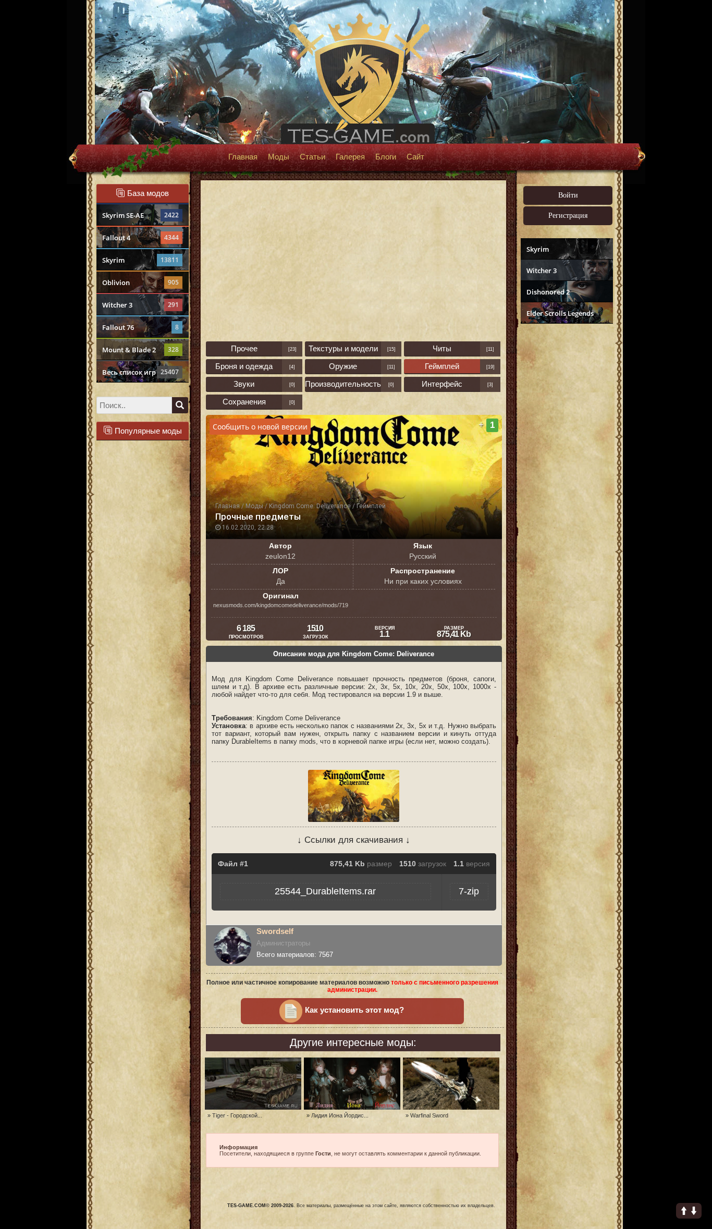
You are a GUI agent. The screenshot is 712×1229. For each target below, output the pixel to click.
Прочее (244, 348)
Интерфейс (442, 383)
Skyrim (140, 260)
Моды (278, 157)
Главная (242, 157)
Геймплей (442, 366)
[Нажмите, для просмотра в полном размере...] (353, 820)
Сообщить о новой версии (260, 427)
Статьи (312, 157)
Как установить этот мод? (354, 1010)
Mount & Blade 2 (140, 349)
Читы (442, 348)
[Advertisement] (565, 487)
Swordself (274, 931)
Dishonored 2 (548, 292)
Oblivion (140, 282)
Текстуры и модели (343, 348)
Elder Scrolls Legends (560, 313)
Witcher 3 (140, 305)
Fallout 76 (140, 327)
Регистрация (567, 215)
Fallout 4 (140, 237)
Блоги (385, 157)
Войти (568, 195)
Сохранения (244, 401)
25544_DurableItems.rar (325, 891)
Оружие (343, 366)
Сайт (415, 157)
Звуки (244, 383)
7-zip (469, 891)
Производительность (343, 383)
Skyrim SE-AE (140, 215)
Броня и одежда (244, 366)
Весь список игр (140, 372)
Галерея (350, 157)
